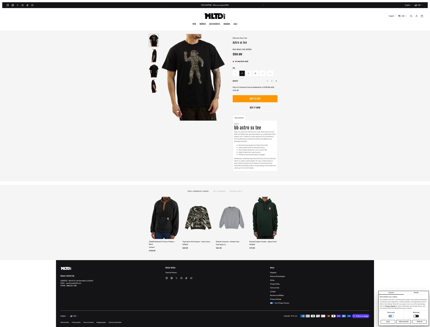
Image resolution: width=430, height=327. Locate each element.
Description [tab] (239, 118)
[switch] (416, 316)
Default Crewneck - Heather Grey (227, 242)
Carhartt (152, 247)
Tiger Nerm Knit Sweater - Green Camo (196, 242)
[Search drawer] (411, 16)
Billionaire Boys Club (240, 38)
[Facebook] (12, 5)
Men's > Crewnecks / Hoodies (198, 191)
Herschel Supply (236, 191)
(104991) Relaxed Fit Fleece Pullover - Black (162, 243)
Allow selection (403, 321)
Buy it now (255, 107)
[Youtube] (22, 5)
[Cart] (422, 16)
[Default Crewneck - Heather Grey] (232, 218)
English (63, 316)
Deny (388, 321)
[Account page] (416, 16)
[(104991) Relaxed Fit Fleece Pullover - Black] (165, 218)
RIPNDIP (185, 244)
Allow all (419, 321)
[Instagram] (7, 5)
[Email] (32, 5)
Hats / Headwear (219, 191)
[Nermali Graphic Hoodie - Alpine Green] (265, 218)
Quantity (235, 81)
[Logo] (215, 16)
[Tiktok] (27, 5)
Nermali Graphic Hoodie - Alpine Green (263, 242)
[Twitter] (17, 5)
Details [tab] (416, 292)
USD (74, 316)
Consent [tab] (391, 292)
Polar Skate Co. (221, 244)
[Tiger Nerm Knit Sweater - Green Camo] (198, 218)
